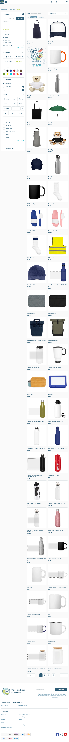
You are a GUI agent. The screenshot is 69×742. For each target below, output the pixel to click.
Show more (19, 47)
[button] (37, 56)
